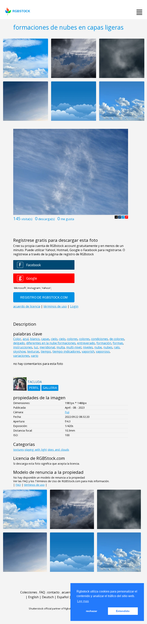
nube (98, 347)
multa (60, 347)
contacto (53, 592)
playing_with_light (36, 449)
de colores (116, 339)
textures (18, 449)
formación (103, 343)
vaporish (88, 351)
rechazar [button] (91, 611)
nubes (107, 347)
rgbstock (21, 11)
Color (17, 339)
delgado (19, 343)
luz (36, 347)
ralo (117, 347)
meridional (47, 347)
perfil (34, 388)
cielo (54, 339)
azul (26, 339)
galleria (50, 388)
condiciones (99, 339)
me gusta (67, 219)
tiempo (46, 351)
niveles (88, 347)
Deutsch (48, 597)
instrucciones (22, 347)
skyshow (19, 351)
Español (63, 597)
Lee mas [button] (83, 601)
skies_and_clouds (58, 449)
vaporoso (103, 351)
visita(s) (26, 219)
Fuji (67, 412)
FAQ (18, 485)
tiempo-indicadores (66, 351)
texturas (33, 351)
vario (34, 356)
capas (45, 339)
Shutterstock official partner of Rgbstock (52, 608)
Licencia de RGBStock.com (39, 458)
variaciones (21, 356)
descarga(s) (46, 219)
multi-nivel (73, 347)
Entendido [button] (123, 611)
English (33, 597)
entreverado (86, 343)
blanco (35, 339)
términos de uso (34, 485)
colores (72, 339)
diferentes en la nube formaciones (51, 343)
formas (118, 343)
